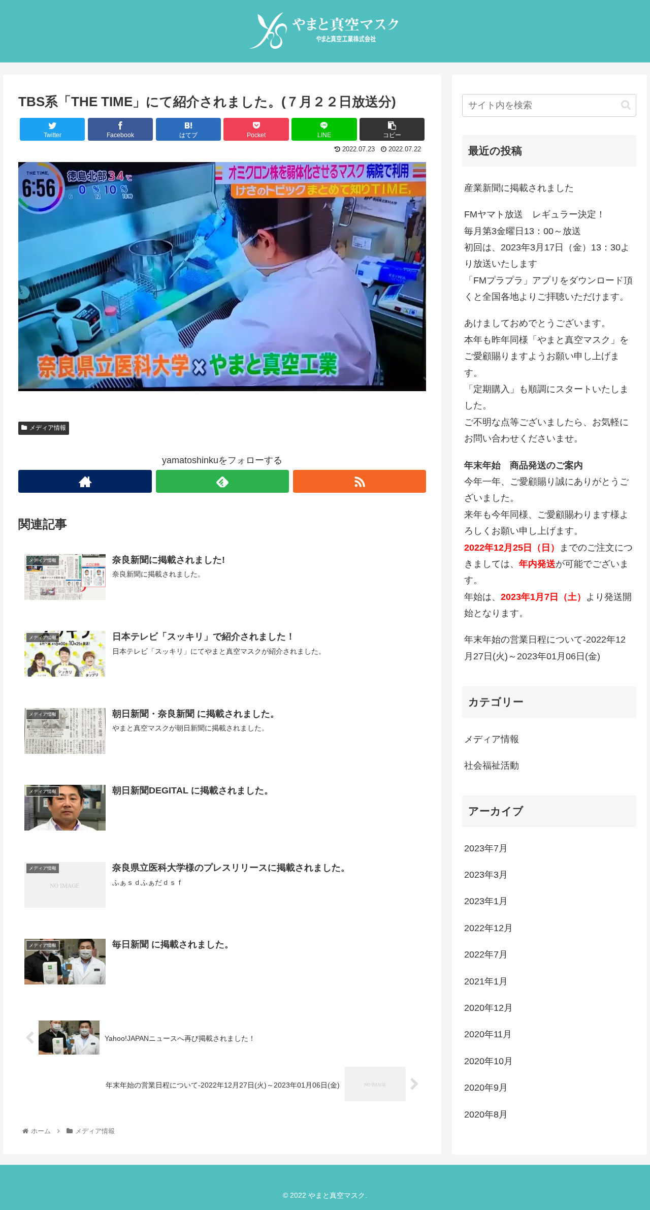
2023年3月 (486, 875)
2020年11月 (488, 1034)
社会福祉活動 (491, 765)
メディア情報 (47, 427)
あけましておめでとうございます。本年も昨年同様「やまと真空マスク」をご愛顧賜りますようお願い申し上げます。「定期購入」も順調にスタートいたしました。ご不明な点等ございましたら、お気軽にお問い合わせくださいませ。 (546, 380)
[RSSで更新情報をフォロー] (359, 481)
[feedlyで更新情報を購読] (222, 481)
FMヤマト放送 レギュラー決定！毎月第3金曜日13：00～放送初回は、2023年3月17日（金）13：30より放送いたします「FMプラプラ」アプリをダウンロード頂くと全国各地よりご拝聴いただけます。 (548, 255)
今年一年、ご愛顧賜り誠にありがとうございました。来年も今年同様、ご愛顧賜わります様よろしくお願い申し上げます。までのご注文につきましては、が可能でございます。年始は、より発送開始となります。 (548, 539)
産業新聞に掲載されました (519, 188)
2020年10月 (488, 1061)
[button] (626, 105)
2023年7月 (486, 848)
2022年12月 (488, 928)
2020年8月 (486, 1114)
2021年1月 (486, 981)
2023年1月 (486, 901)
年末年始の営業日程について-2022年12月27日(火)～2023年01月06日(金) (545, 647)
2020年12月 (488, 1008)
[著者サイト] (84, 481)
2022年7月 (486, 954)
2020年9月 (486, 1087)
